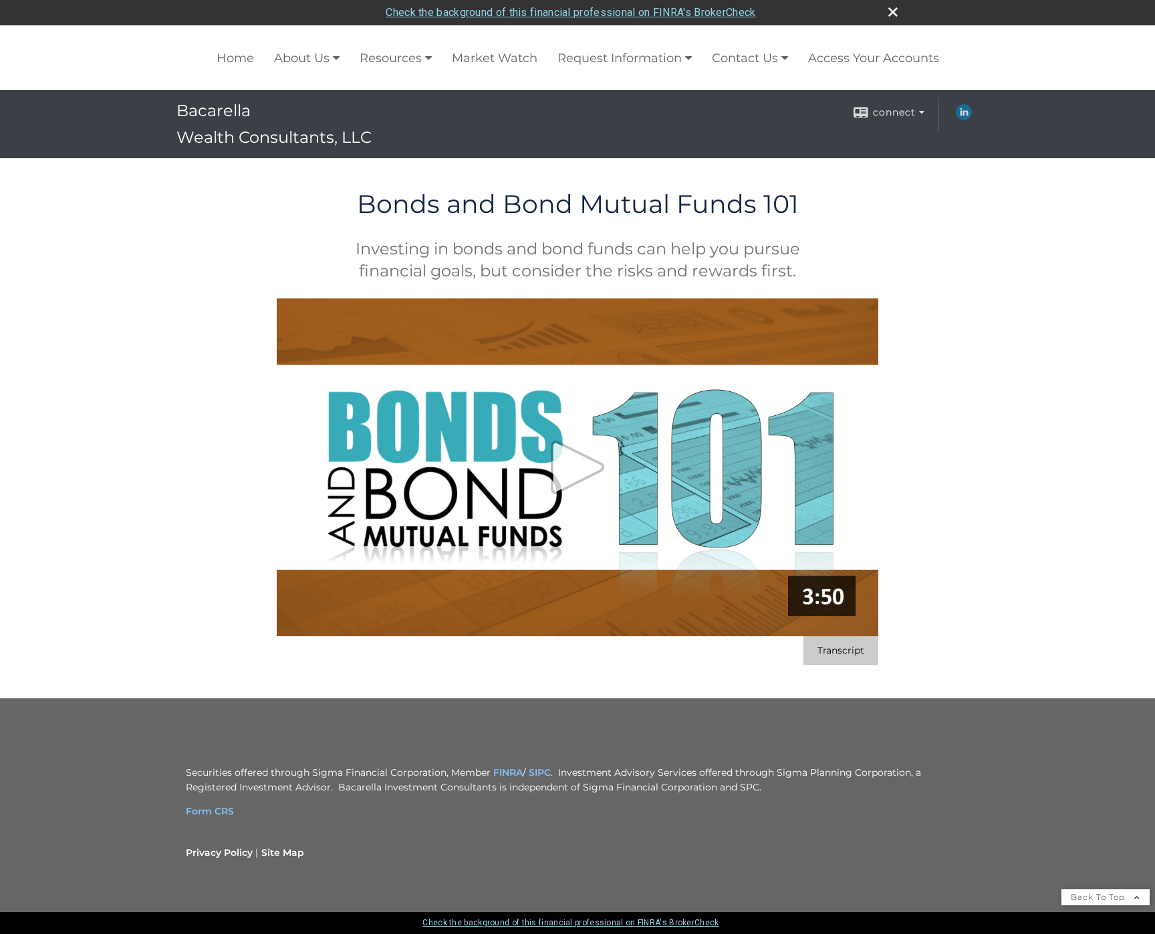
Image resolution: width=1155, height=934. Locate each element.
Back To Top (1099, 897)
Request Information (619, 58)
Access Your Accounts (873, 58)
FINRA (508, 772)
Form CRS (210, 811)
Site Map (282, 853)
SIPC (540, 772)
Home (235, 58)
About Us (302, 58)
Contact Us (745, 58)
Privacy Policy (219, 853)
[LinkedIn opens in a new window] (964, 117)
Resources (391, 58)
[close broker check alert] (893, 12)
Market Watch (494, 58)
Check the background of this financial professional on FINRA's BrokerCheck (570, 12)
